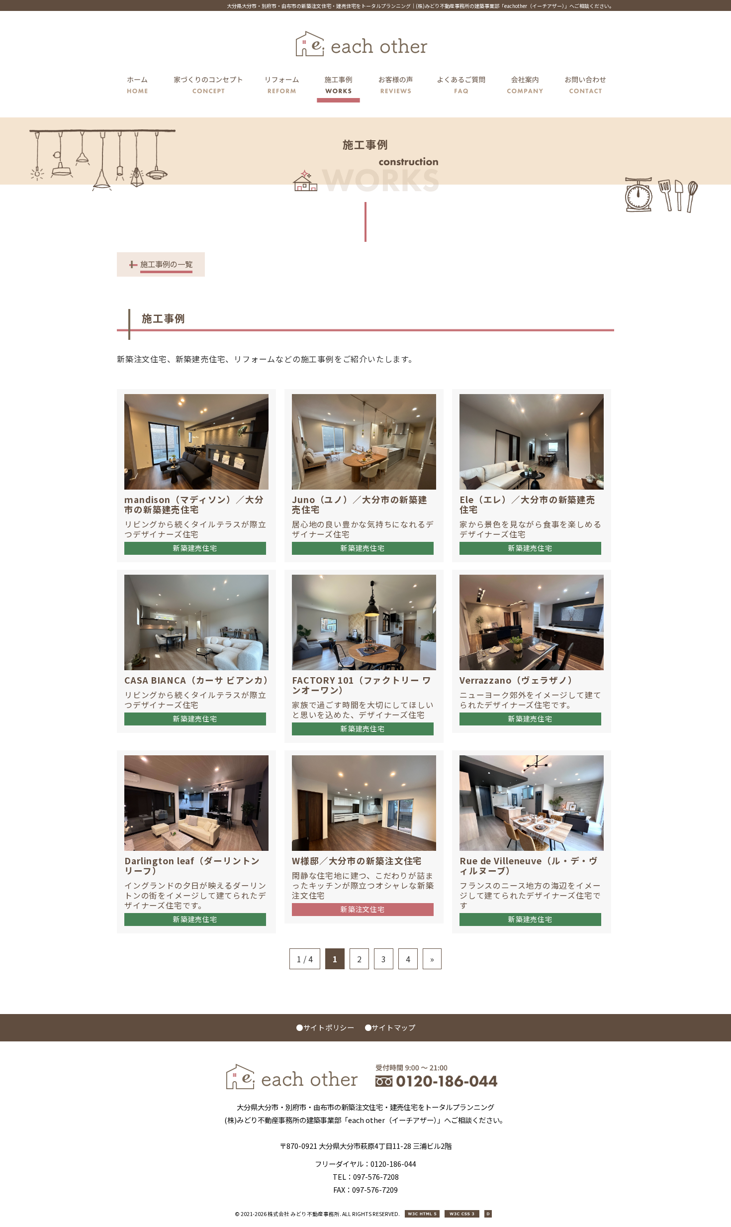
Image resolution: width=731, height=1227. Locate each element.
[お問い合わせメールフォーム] (583, 86)
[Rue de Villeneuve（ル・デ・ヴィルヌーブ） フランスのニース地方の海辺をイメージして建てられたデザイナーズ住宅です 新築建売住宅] (535, 756)
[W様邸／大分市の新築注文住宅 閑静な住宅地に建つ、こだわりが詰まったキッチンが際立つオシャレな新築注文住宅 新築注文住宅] (367, 756)
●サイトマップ (390, 1027)
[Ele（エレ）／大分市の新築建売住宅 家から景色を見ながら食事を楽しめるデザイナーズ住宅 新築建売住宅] (535, 395)
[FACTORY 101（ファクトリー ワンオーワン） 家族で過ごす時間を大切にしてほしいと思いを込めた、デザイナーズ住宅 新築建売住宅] (367, 576)
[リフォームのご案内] (282, 86)
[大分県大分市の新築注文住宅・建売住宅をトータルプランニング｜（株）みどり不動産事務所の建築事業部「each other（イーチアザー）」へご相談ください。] (292, 1086)
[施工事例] (338, 86)
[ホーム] (140, 86)
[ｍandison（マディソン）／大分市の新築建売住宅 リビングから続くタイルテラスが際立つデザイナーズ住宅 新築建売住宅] (199, 395)
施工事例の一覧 (166, 263)
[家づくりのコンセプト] (208, 86)
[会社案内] (525, 86)
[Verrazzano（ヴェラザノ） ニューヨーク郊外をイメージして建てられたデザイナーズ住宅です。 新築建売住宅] (535, 576)
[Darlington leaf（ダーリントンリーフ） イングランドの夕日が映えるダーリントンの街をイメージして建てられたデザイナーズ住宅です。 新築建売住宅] (199, 756)
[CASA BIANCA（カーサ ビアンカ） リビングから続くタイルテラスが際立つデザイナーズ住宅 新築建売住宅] (199, 576)
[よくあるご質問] (461, 86)
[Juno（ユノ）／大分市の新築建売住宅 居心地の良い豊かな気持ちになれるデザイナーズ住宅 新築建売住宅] (367, 395)
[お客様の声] (396, 86)
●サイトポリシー (325, 1027)
